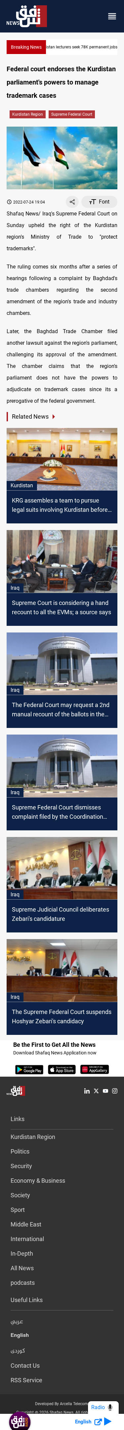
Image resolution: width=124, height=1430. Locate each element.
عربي (17, 1322)
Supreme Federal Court (71, 114)
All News (22, 1268)
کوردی (18, 1351)
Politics (20, 1151)
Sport (18, 1209)
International (27, 1238)
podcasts (23, 1282)
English (20, 1336)
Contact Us (25, 1365)
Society (20, 1195)
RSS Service (26, 1380)
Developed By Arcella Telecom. (62, 1403)
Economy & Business (38, 1180)
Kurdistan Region (27, 114)
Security (21, 1165)
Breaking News (26, 47)
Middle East (26, 1224)
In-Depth (22, 1253)
